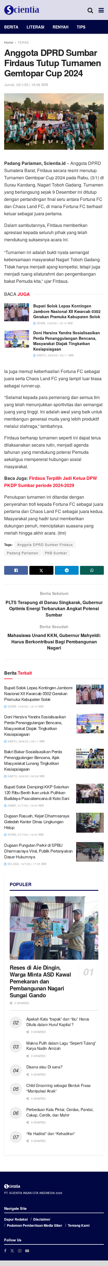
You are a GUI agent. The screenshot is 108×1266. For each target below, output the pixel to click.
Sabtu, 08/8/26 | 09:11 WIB (55, 355)
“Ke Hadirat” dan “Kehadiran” (50, 1133)
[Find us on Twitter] (12, 1250)
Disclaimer (41, 1219)
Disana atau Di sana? (44, 1067)
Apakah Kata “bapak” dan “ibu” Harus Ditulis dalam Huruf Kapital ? (57, 1021)
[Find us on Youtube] (27, 1250)
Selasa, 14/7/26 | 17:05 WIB (27, 864)
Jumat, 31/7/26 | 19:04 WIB (25, 805)
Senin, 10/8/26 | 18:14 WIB (54, 323)
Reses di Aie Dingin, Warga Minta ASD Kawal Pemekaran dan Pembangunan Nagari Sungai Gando (40, 981)
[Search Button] (90, 10)
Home (8, 42)
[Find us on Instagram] (19, 1250)
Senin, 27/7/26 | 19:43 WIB (25, 835)
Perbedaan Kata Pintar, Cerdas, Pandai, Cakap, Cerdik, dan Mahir (59, 1112)
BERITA (11, 27)
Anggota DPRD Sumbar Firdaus (45, 544)
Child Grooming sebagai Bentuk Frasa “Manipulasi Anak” (58, 1088)
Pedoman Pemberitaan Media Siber (34, 1225)
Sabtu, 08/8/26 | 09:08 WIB (26, 776)
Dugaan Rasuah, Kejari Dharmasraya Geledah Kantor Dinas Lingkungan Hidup (36, 821)
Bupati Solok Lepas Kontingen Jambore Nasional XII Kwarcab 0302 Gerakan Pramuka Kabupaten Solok (67, 311)
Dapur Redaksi (16, 1219)
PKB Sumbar (56, 552)
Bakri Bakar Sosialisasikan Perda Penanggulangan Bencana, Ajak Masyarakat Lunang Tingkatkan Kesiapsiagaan (33, 760)
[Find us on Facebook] (5, 1250)
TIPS (81, 27)
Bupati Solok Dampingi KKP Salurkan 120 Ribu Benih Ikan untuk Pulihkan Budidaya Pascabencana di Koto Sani (36, 792)
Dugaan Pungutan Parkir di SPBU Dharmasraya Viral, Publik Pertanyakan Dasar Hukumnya (38, 850)
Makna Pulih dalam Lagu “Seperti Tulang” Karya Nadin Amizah (61, 1045)
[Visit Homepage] (22, 9)
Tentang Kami (78, 1225)
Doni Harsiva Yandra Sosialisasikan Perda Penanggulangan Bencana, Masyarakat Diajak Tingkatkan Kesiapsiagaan (66, 341)
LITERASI (35, 27)
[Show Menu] (101, 10)
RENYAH (60, 27)
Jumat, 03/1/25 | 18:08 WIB (26, 84)
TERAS (23, 42)
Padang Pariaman (22, 552)
